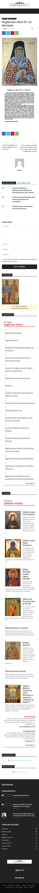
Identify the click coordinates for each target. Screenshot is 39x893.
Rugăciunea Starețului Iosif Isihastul (19, 458)
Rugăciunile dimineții (13, 333)
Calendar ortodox (13, 503)
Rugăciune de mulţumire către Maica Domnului (19, 467)
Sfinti (24, 885)
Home (3, 15)
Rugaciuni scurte (12, 18)
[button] (3, 11)
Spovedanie (11, 885)
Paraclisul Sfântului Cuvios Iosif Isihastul (17, 439)
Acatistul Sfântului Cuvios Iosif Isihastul (17, 429)
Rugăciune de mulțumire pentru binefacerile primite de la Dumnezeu (19, 477)
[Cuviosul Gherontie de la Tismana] (19, 760)
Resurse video (19, 887)
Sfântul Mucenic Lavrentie (16, 628)
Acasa (4, 885)
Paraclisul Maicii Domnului (21, 795)
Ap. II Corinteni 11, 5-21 (27, 727)
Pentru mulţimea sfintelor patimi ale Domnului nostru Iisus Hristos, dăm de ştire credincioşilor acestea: (28, 148)
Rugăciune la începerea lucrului (17, 378)
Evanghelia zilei (29, 731)
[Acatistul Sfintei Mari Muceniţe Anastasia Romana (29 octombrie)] (6, 199)
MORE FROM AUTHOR (23, 183)
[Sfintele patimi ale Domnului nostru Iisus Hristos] (6, 208)
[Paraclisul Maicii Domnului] (6, 797)
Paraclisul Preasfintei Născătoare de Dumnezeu (19, 349)
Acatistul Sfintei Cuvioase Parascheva (19, 403)
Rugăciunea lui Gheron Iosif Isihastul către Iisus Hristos (19, 450)
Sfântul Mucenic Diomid (15, 671)
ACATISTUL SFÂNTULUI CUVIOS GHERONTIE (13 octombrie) (9, 147)
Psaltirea (8, 385)
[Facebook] (4, 33)
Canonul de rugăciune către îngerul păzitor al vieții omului (19, 369)
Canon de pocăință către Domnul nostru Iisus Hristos (18, 359)
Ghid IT (31, 887)
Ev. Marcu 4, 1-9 (30, 741)
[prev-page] (3, 215)
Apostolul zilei (29, 717)
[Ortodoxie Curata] (19, 4)
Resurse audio (31, 885)
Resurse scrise (10, 887)
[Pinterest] (12, 33)
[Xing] (19, 174)
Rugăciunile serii (11, 340)
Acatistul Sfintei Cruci (13, 410)
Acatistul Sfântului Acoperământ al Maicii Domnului (19, 394)
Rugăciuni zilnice (13, 325)
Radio (26, 887)
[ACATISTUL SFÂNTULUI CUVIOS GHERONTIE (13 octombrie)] (6, 807)
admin (5, 28)
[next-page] (6, 215)
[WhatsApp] (17, 33)
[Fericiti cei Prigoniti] (19, 772)
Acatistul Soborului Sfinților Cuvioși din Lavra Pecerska (18, 419)
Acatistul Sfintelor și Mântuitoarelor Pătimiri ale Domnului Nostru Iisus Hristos (23, 190)
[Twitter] (8, 33)
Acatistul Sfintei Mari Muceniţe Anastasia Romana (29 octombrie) (23, 199)
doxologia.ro (30, 483)
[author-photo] (19, 167)
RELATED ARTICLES (9, 183)
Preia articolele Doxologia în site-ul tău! (19, 485)
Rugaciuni (9, 15)
